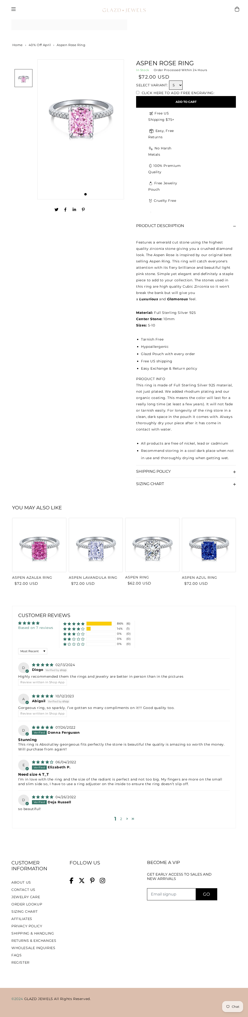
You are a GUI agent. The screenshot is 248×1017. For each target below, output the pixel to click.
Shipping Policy (153, 471)
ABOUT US (21, 882)
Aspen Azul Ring (199, 577)
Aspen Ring (137, 577)
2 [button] (121, 819)
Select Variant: (152, 85)
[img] (43, 665)
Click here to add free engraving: (177, 93)
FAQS (16, 955)
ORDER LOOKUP (26, 904)
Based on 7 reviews (35, 628)
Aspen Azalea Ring (32, 577)
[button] (74, 624)
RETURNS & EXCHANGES (33, 940)
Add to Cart (186, 102)
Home (17, 45)
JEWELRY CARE (25, 897)
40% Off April (40, 45)
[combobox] (69, 24)
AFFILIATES (21, 919)
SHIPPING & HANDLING (32, 933)
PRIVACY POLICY (26, 926)
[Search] (121, 24)
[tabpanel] (81, 129)
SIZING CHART (24, 911)
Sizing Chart (150, 483)
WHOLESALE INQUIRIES (33, 948)
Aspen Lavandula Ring (93, 577)
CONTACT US (23, 889)
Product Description (160, 225)
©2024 (17, 999)
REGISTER (20, 962)
